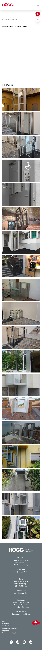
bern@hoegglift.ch (21, 593)
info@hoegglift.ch (21, 572)
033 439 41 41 (21, 591)
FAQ (3, 621)
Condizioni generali (9, 628)
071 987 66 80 (21, 570)
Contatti (5, 626)
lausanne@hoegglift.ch (21, 614)
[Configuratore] (37, 19)
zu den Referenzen (11, 19)
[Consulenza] (37, 14)
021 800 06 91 (21, 612)
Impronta (5, 631)
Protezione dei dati (9, 633)
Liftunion (5, 624)
